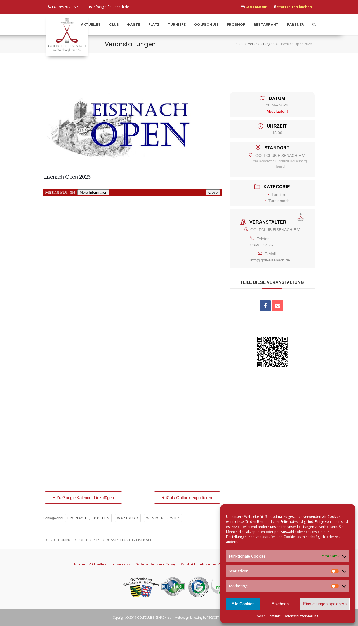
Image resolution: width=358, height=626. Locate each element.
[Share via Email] (277, 305)
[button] (314, 24)
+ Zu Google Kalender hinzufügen (83, 497)
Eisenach (76, 518)
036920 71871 (263, 245)
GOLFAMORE (256, 6)
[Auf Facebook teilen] (265, 305)
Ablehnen (280, 603)
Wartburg (127, 518)
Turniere (279, 194)
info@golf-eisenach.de (270, 260)
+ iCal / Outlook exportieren (187, 497)
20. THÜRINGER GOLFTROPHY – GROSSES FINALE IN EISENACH (99, 540)
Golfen (101, 518)
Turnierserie (279, 200)
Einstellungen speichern (325, 603)
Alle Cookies (243, 603)
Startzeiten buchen (294, 6)
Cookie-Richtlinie (268, 616)
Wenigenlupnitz (163, 518)
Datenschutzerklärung (301, 616)
